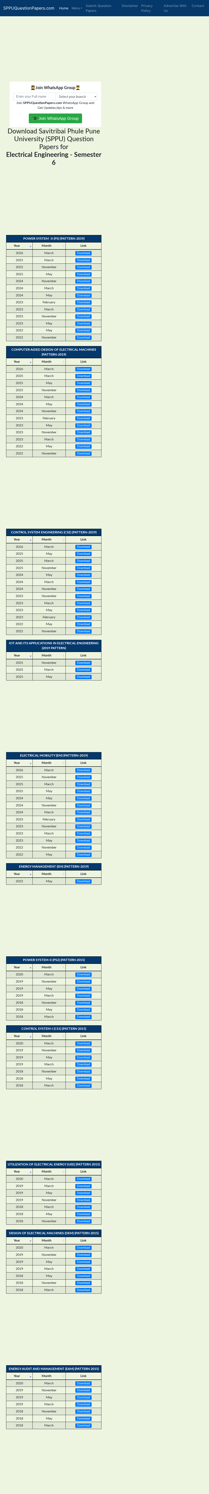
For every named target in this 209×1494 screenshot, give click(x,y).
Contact (198, 6)
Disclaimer (130, 6)
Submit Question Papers (98, 8)
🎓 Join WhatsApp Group (55, 118)
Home (63, 8)
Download (83, 253)
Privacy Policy (147, 8)
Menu (76, 8)
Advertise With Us (175, 8)
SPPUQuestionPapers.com (28, 8)
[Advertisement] (104, 47)
